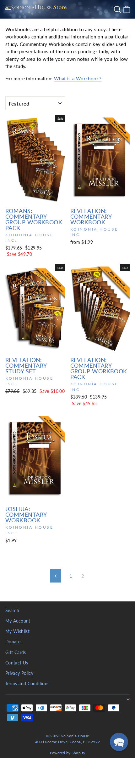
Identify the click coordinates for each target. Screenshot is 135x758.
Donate (12, 641)
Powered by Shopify (67, 752)
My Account (17, 620)
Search (12, 610)
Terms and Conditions (27, 683)
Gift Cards (15, 652)
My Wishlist (17, 631)
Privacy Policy (19, 673)
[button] (119, 742)
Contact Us (16, 662)
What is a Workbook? (77, 78)
